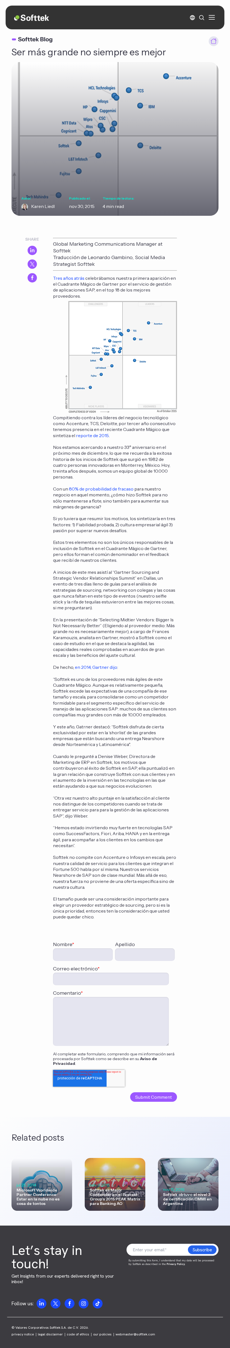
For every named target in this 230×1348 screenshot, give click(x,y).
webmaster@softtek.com (135, 1334)
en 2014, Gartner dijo (96, 667)
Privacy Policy (176, 1264)
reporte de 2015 (92, 435)
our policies (102, 1334)
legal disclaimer (50, 1334)
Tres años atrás (68, 278)
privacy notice (23, 1334)
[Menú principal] (212, 17)
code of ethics (78, 1334)
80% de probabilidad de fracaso (101, 489)
